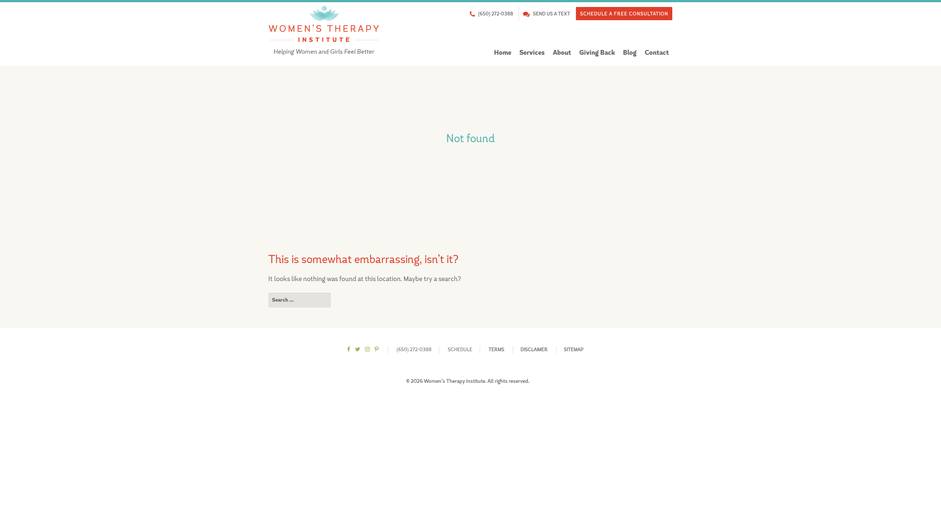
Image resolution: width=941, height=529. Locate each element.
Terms (496, 349)
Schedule (460, 349)
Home (502, 52)
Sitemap (573, 349)
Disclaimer (534, 349)
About (562, 52)
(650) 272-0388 (495, 14)
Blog (630, 52)
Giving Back (597, 52)
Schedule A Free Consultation (624, 14)
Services (532, 52)
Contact (657, 52)
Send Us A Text (551, 14)
